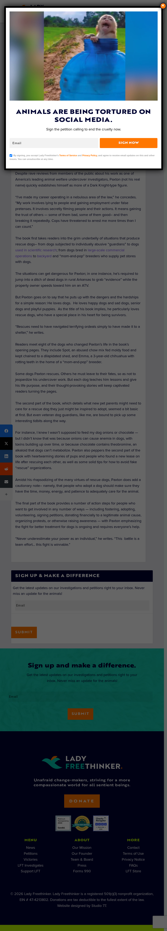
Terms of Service (68, 155)
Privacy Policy (89, 155)
